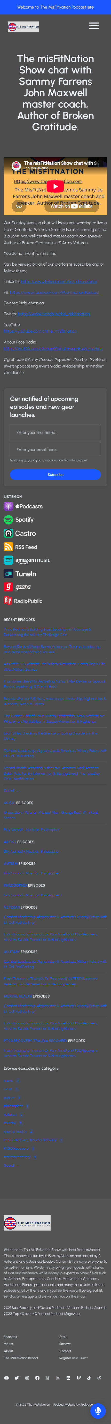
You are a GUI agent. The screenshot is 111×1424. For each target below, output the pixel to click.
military (12, 952)
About (8, 1351)
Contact (65, 1351)
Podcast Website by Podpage (73, 1404)
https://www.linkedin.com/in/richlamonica (59, 281)
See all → (11, 791)
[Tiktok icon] (89, 1378)
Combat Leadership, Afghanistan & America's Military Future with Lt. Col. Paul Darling (55, 753)
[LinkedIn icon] (68, 1378)
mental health (18, 996)
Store (63, 1337)
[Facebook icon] (37, 1378)
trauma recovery (20, 1157)
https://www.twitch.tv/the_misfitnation (54, 313)
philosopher (15, 885)
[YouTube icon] (6, 1378)
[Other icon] (100, 1378)
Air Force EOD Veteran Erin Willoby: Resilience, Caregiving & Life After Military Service (54, 667)
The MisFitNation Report (21, 1358)
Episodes (10, 1337)
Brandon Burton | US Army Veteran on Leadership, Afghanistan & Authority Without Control (55, 701)
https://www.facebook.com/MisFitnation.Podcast (54, 292)
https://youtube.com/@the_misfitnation (40, 331)
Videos (9, 1344)
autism (11, 863)
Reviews (65, 1344)
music (9, 803)
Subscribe (56, 475)
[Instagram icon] (27, 1378)
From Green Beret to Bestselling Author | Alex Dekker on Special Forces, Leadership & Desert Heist (54, 684)
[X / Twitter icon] (16, 1378)
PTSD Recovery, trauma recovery (35, 1041)
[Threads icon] (47, 1378)
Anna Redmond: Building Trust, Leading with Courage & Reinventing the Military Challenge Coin (47, 632)
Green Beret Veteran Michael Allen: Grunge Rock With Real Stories (51, 815)
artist (10, 842)
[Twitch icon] (78, 1378)
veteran (12, 907)
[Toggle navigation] (94, 26)
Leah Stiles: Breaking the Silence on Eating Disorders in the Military (50, 736)
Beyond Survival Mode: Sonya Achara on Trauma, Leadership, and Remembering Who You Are (52, 649)
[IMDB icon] (58, 1378)
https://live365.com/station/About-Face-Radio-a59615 (53, 348)
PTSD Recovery (19, 1148)
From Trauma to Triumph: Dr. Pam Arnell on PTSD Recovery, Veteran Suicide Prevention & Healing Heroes (51, 937)
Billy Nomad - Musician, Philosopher (32, 830)
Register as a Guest (73, 1358)
